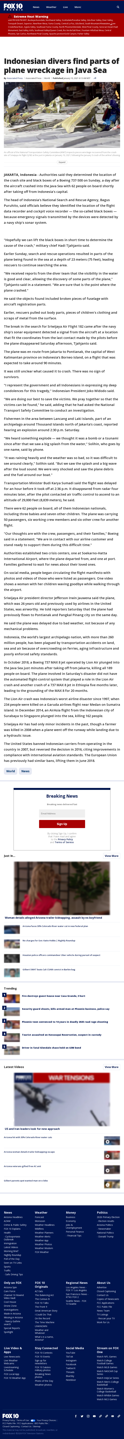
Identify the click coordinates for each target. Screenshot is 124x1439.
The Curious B (42, 1299)
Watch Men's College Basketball (108, 1383)
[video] (62, 1099)
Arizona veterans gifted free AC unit (22, 1166)
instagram (88, 1416)
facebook (75, 1416)
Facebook (71, 1364)
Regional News (77, 1283)
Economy (71, 1221)
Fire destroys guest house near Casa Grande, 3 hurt (53, 995)
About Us (103, 1283)
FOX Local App (11, 1374)
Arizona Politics (105, 1224)
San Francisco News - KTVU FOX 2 (77, 1296)
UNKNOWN (41, 1326)
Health (7, 1232)
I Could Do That (43, 1314)
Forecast (39, 1217)
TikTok (69, 1356)
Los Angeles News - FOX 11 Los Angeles (76, 1289)
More (78, 7)
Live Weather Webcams (11, 1362)
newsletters (118, 1416)
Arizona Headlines (13, 1217)
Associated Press (33, 78)
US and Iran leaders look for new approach (32, 1129)
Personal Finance (75, 1231)
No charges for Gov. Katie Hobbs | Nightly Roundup (49, 940)
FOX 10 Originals (41, 1285)
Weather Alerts (42, 1236)
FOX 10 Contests (43, 1352)
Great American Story (46, 1310)
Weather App (41, 1240)
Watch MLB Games (107, 1367)
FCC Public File (104, 1306)
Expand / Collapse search (118, 7)
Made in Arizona (12, 1313)
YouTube (70, 1352)
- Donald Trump (105, 1236)
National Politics (105, 1232)
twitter (82, 1416)
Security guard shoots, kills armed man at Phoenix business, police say (65, 1008)
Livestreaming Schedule (11, 1369)
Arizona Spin (10, 1287)
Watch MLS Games (107, 1399)
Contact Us (102, 1295)
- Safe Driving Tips (13, 1274)
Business (70, 1217)
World (47, 78)
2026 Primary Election (108, 1217)
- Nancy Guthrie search (12, 1323)
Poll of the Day (12, 1258)
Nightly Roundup (12, 1254)
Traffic (7, 1270)
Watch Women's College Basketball (106, 1390)
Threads (70, 1372)
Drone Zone (10, 1305)
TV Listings (102, 1314)
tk (100, 1416)
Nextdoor (71, 1379)
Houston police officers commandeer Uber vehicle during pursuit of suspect (61, 955)
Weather (41, 1212)
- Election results (105, 1221)
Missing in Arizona (13, 1317)
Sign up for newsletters (41, 1362)
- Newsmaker (104, 1228)
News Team (103, 1310)
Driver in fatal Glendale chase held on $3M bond (51, 1047)
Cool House (10, 1301)
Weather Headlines (45, 1224)
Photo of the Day (44, 1380)
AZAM (7, 1221)
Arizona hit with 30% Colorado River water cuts (28, 1137)
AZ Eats (39, 1291)
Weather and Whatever (41, 1331)
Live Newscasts (12, 1356)
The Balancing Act (44, 1295)
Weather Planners (44, 1232)
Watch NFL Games (107, 1356)
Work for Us (103, 1322)
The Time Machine (44, 1322)
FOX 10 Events (42, 1356)
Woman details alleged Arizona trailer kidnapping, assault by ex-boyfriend (53, 917)
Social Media (75, 1348)
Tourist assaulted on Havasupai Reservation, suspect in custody (61, 1034)
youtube (94, 1416)
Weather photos (43, 1384)
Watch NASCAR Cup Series (107, 1373)
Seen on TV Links (13, 1262)
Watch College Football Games (105, 1362)
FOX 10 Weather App (15, 1377)
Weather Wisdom (44, 1248)
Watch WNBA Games (108, 1395)
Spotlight (8, 1332)
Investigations (11, 1309)
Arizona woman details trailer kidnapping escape (29, 1151)
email (112, 1416)
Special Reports (12, 1328)
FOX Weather (42, 1252)
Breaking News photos (43, 1375)
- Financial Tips (73, 1235)
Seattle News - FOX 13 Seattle (76, 1302)
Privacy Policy (65, 839)
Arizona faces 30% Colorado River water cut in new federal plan (55, 926)
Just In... (9, 856)
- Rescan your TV (106, 1318)
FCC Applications (105, 1302)
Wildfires (39, 1228)
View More (112, 856)
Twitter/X (70, 1368)
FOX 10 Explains (12, 1228)
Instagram (71, 1360)
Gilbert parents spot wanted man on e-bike (26, 1180)
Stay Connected (46, 1348)
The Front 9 (41, 1306)
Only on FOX (12, 1283)
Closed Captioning (106, 1291)
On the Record (42, 1318)
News (25, 771)
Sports (7, 1266)
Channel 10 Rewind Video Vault (14, 1297)
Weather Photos (43, 1244)
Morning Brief (11, 1251)
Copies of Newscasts (108, 1299)
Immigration (10, 1243)
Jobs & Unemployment (74, 1226)
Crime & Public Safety (15, 1224)
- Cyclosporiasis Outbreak (12, 1238)
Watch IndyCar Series (108, 1377)
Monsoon (40, 1221)
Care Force (9, 1291)
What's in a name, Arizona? (44, 1338)
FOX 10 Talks (42, 1302)
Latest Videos (14, 1067)
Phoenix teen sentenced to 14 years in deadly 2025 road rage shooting (65, 1021)
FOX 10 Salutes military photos (43, 1369)
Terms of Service (64, 842)
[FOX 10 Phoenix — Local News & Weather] (14, 7)
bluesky (106, 1416)
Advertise (102, 1287)
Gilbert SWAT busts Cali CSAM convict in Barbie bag (49, 969)
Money (71, 1212)
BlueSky (70, 1376)
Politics (102, 1212)
